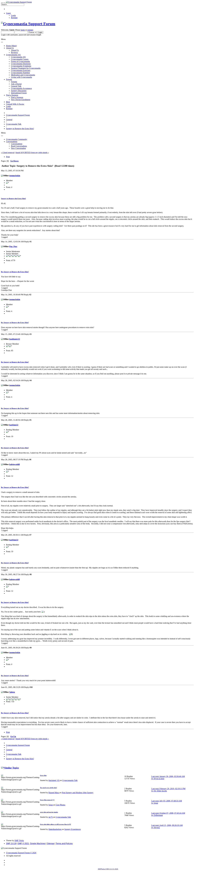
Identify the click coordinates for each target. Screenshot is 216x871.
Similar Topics (11, 767)
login (23, 30)
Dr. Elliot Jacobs (160, 791)
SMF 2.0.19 (11, 843)
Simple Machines (37, 843)
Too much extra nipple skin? (48, 787)
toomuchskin (14, 176)
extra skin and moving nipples (49, 812)
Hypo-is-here (159, 779)
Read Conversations (19, 146)
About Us (15, 50)
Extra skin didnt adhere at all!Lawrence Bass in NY (55, 824)
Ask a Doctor (16, 84)
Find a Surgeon (17, 97)
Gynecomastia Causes (19, 59)
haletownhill (14, 464)
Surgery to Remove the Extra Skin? (13, 198)
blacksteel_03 (54, 780)
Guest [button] (8, 13)
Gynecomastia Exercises (20, 70)
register (30, 30)
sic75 (50, 817)
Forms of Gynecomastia (20, 61)
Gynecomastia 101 (18, 57)
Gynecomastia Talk (70, 780)
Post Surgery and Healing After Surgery (77, 793)
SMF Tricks (19, 840)
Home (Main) (11, 46)
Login (13, 15)
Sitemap (50, 843)
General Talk (16, 86)
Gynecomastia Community (16, 139)
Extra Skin (43, 775)
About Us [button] (10, 48)
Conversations (16, 144)
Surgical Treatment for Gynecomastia (25, 68)
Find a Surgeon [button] (12, 95)
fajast (50, 805)
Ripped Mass (53, 793)
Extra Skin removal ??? (47, 800)
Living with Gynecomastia (21, 77)
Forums (14, 82)
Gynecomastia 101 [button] (13, 55)
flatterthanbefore (55, 829)
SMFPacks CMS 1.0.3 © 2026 (108, 869)
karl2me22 (13, 425)
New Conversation (18, 148)
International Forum (19, 93)
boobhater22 (14, 339)
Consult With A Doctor (15, 104)
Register (14, 18)
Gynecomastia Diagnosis (21, 64)
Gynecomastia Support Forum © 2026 (21, 853)
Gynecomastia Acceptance (21, 88)
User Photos (60, 805)
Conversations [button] (11, 141)
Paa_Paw (13, 246)
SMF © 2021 (23, 843)
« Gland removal (7, 152)
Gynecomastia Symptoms (21, 66)
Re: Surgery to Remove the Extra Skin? (15, 272)
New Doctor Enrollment (20, 100)
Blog (8, 102)
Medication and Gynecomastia (23, 75)
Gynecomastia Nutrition (20, 73)
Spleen (12, 692)
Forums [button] (9, 79)
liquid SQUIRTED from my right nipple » (32, 152)
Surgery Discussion (18, 91)
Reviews (14, 52)
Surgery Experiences (72, 829)
